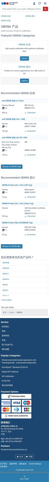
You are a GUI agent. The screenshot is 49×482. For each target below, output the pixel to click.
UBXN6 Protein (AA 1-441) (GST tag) (17, 185)
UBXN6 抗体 (24, 44)
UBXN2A (5, 268)
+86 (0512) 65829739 (14, 439)
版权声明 (13, 464)
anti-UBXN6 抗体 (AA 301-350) (14, 138)
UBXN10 (5, 279)
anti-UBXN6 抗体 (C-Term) (13, 101)
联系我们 (5, 327)
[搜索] (45, 9)
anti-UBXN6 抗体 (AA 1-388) (13, 119)
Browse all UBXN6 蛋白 (11, 246)
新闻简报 (5, 336)
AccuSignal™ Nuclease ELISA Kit (15, 367)
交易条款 (3, 466)
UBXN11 (5, 274)
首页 (4, 312)
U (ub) (11, 312)
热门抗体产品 (7, 345)
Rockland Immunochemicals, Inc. (14, 449)
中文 (21, 457)
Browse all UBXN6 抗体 (11, 167)
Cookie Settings (35, 464)
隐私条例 (22, 464)
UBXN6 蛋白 (24, 66)
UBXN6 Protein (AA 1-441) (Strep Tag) (18, 203)
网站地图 (5, 349)
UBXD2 (5, 290)
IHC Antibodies (8, 376)
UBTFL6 (5, 296)
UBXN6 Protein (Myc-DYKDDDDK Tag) (17, 223)
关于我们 (3, 464)
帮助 (3, 331)
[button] (6, 300)
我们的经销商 (7, 385)
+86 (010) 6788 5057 (13, 441)
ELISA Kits (6, 381)
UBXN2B (5, 263)
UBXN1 (5, 285)
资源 (3, 340)
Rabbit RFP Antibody (10, 372)
